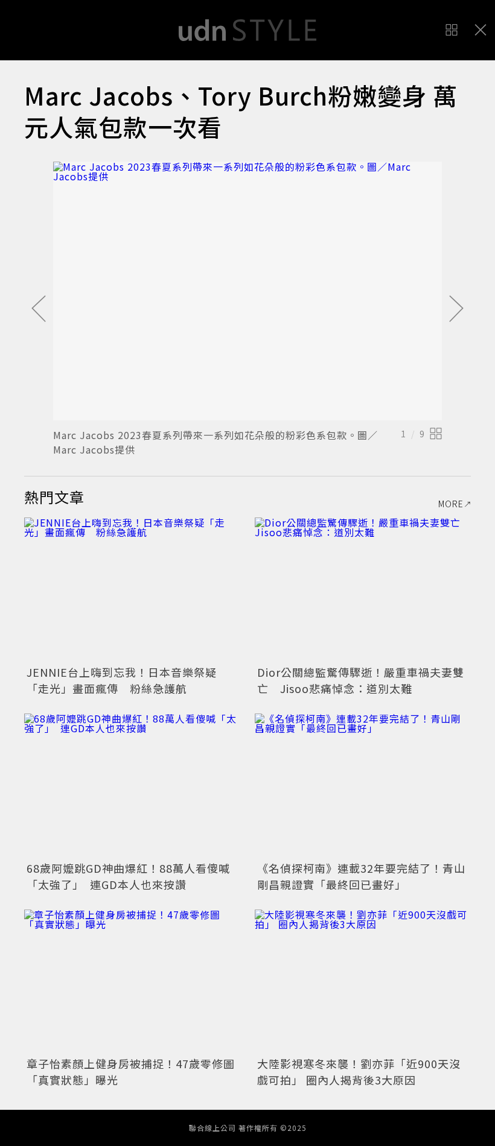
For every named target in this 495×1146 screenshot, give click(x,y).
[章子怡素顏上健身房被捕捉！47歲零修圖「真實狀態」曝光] (132, 982)
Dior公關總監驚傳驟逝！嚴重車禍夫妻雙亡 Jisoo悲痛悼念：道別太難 (360, 680)
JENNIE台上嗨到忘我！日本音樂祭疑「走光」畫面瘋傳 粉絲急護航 (122, 680)
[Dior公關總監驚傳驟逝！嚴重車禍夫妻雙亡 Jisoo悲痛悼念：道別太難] (363, 590)
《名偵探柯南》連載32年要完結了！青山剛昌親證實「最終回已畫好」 (361, 876)
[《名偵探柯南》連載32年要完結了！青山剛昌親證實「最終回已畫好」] (363, 786)
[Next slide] (456, 309)
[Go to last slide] (38, 309)
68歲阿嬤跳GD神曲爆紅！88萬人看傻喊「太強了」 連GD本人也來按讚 (128, 876)
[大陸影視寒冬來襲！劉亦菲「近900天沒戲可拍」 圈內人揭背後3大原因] (363, 982)
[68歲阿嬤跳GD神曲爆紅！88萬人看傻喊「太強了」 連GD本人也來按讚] (132, 786)
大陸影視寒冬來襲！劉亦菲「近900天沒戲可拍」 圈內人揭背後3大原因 (359, 1071)
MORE (451, 503)
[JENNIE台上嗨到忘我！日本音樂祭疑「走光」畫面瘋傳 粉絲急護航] (132, 590)
